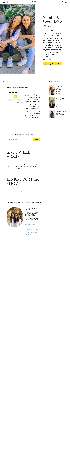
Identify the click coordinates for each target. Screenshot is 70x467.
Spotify (51, 64)
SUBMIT (36, 139)
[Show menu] (4, 2)
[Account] (63, 2)
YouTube (58, 64)
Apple (45, 64)
